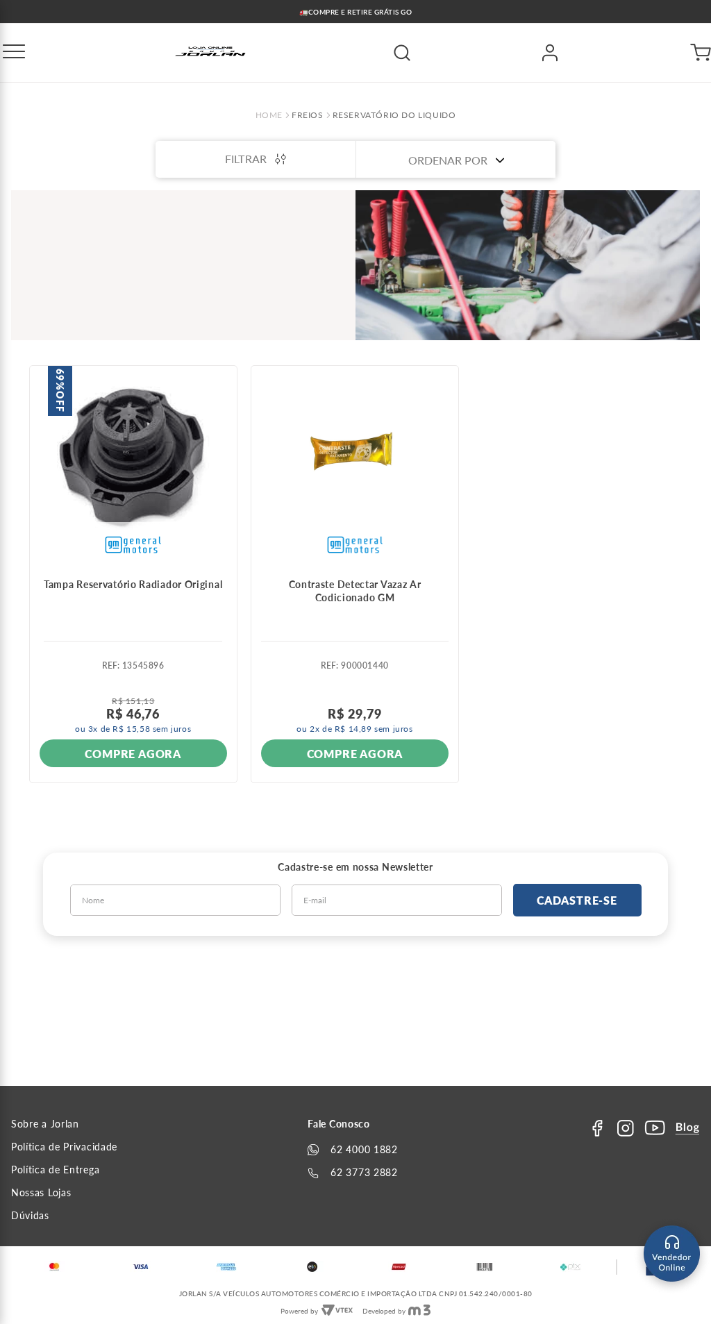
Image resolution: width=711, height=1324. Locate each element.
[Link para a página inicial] (269, 115)
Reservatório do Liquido (394, 115)
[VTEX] (337, 1311)
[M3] (419, 1311)
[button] (14, 52)
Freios (308, 115)
